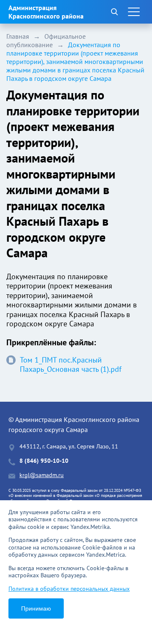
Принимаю (36, 608)
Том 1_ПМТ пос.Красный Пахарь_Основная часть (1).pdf (71, 364)
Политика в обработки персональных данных (69, 588)
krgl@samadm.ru (41, 475)
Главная (17, 36)
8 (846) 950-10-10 (43, 460)
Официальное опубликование (46, 40)
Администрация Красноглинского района (46, 11)
